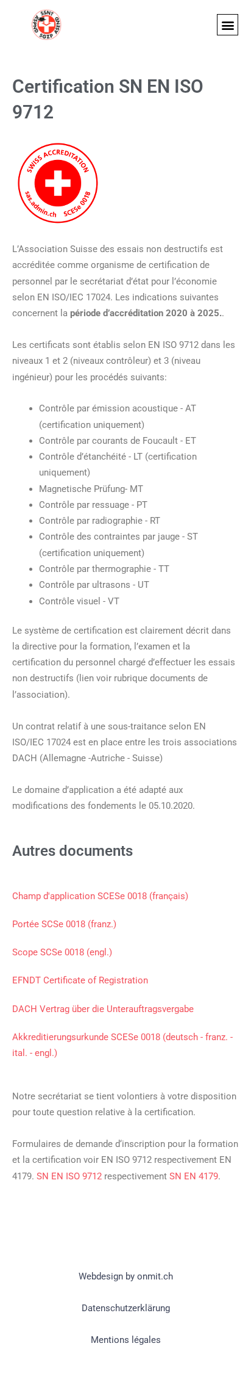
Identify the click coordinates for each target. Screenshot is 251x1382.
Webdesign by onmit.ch (126, 1276)
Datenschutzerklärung (126, 1308)
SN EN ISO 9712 (69, 1176)
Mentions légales (126, 1339)
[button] (227, 24)
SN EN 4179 (193, 1176)
